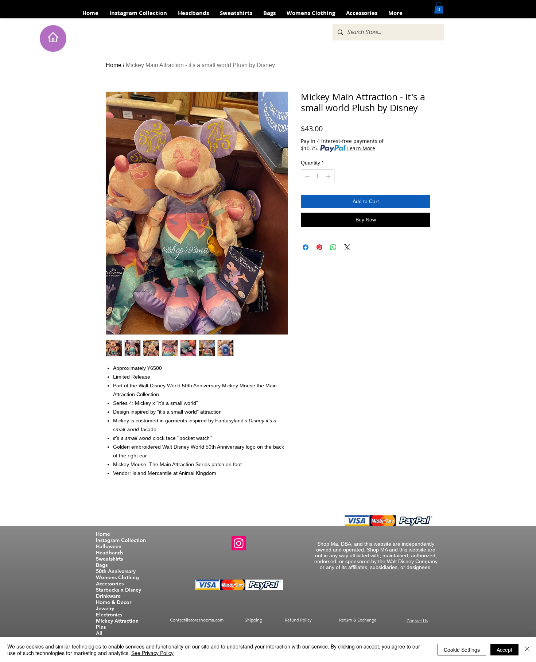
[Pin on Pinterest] (319, 247)
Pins (101, 627)
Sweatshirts (109, 559)
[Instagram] (239, 543)
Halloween (108, 546)
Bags (102, 565)
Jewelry (105, 608)
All (99, 633)
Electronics (109, 615)
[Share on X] (347, 247)
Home (113, 65)
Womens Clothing (117, 577)
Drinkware (108, 596)
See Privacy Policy (152, 653)
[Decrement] (306, 176)
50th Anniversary (116, 571)
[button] (439, 7)
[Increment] (328, 176)
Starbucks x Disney (118, 590)
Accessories (110, 584)
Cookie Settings (462, 649)
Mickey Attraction (117, 621)
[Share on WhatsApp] (333, 247)
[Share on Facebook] (305, 247)
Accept (504, 649)
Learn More (361, 148)
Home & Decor (113, 602)
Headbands (109, 553)
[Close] (527, 649)
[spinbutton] (317, 176)
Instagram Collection (121, 540)
